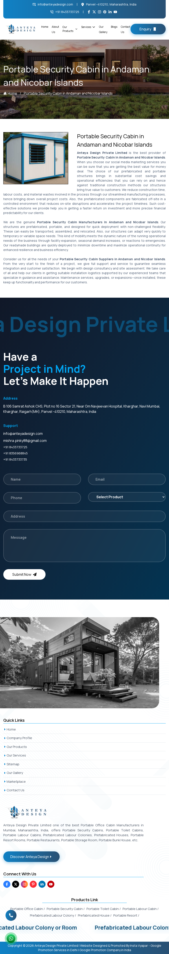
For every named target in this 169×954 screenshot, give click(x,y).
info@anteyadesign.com (55, 4)
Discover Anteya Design (29, 856)
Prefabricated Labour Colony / (53, 915)
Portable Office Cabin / (27, 908)
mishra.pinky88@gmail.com (25, 440)
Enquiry (145, 29)
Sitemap (13, 764)
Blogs (114, 27)
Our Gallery (15, 772)
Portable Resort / (126, 915)
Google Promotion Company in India (105, 950)
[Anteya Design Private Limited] (84, 662)
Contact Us (15, 790)
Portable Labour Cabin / (141, 908)
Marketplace (16, 781)
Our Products (67, 29)
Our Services (16, 755)
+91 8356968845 (15, 453)
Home (44, 27)
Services (86, 27)
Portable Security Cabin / (66, 908)
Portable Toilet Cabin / (103, 908)
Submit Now (21, 574)
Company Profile (19, 738)
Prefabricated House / (95, 915)
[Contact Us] (11, 913)
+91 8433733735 (15, 459)
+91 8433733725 (67, 12)
